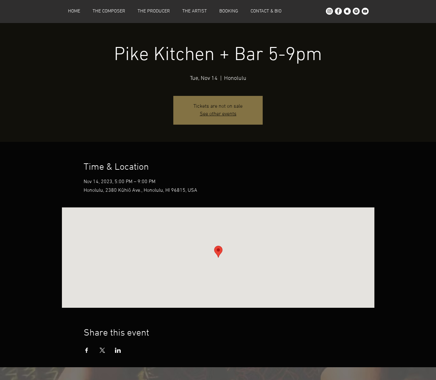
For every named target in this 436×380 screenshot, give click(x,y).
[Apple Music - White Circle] (347, 11)
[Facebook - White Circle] (338, 11)
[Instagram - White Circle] (329, 11)
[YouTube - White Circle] (365, 11)
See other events (218, 114)
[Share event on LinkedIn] (118, 350)
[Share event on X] (102, 350)
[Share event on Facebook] (87, 350)
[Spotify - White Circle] (356, 11)
